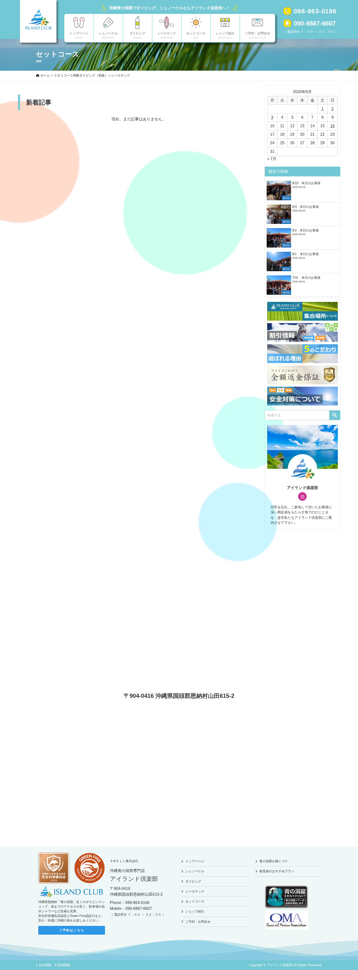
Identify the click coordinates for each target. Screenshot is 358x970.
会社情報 (44, 965)
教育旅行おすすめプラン (276, 871)
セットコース (194, 901)
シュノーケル (194, 871)
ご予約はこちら (72, 930)
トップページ (194, 861)
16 (332, 126)
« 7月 (271, 159)
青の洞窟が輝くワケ (273, 861)
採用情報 (63, 965)
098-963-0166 (315, 11)
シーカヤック (194, 891)
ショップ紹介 (194, 911)
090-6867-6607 (315, 23)
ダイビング (193, 881)
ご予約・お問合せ (198, 921)
